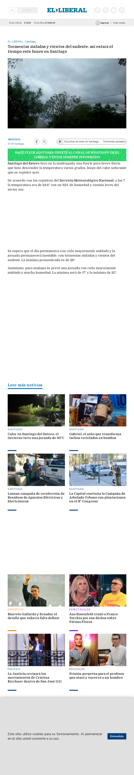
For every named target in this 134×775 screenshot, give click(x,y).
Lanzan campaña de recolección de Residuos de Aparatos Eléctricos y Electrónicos (36, 497)
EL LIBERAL (16, 42)
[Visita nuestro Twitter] (105, 10)
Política (14, 669)
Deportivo (16, 609)
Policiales (77, 669)
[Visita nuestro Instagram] (122, 10)
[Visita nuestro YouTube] (113, 10)
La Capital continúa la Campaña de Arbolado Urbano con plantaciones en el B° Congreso (97, 497)
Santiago (15, 429)
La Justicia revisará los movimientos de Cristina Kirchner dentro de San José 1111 (35, 677)
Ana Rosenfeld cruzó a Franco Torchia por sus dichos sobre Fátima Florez (93, 618)
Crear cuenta (119, 22)
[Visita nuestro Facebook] (97, 10)
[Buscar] (20, 10)
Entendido (117, 736)
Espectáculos (80, 609)
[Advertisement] (86, 219)
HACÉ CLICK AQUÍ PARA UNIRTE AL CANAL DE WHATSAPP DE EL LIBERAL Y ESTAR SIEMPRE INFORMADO (67, 155)
